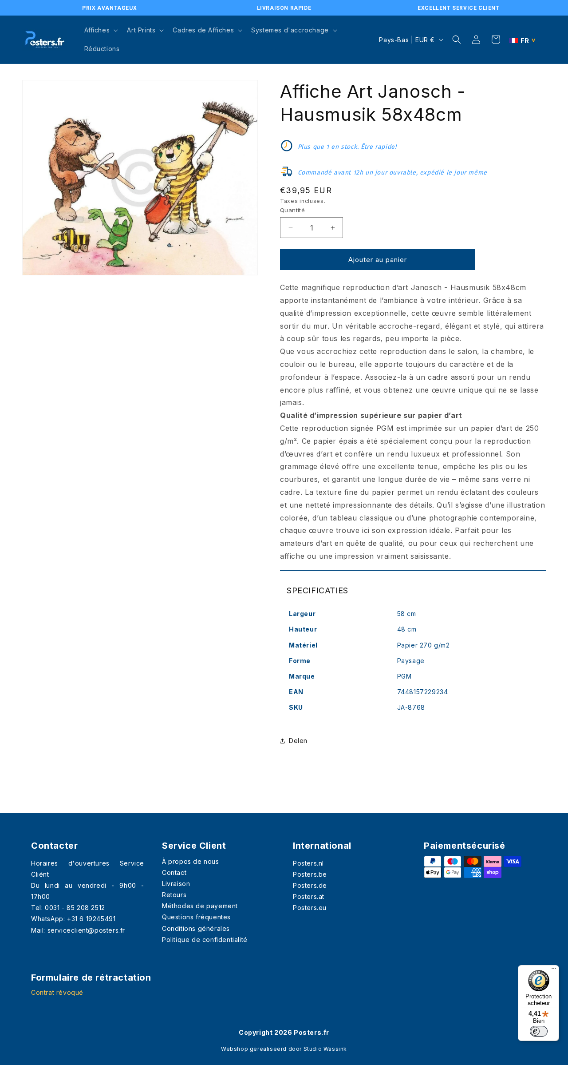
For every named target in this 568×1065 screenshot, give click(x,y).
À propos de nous (190, 861)
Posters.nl (308, 863)
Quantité (292, 210)
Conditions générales (196, 928)
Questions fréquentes (196, 917)
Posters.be (310, 874)
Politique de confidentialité (205, 939)
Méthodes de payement (200, 906)
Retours (174, 894)
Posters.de (310, 885)
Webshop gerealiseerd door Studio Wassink (284, 1048)
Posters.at (308, 896)
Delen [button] (298, 740)
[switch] (539, 1031)
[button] (100, 30)
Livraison (176, 883)
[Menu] (553, 970)
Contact (174, 872)
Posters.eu (310, 907)
